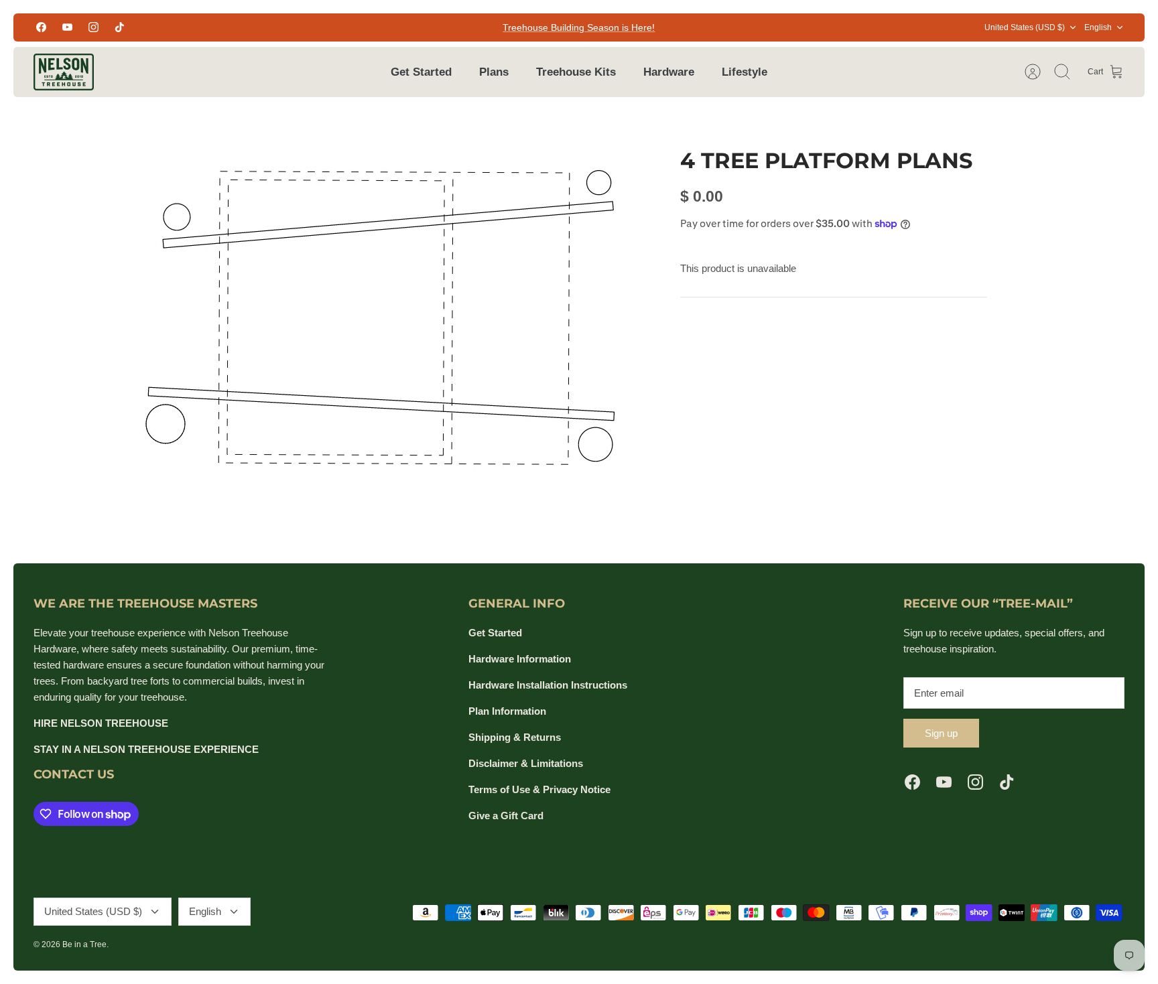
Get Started (421, 72)
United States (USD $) (1024, 27)
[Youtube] (67, 27)
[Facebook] (41, 27)
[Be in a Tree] (64, 72)
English (1098, 27)
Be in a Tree (84, 944)
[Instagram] (93, 27)
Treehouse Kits (576, 72)
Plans (494, 72)
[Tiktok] (120, 27)
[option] (385, 311)
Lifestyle (744, 72)
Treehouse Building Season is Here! (579, 27)
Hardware (668, 72)
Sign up (941, 733)
